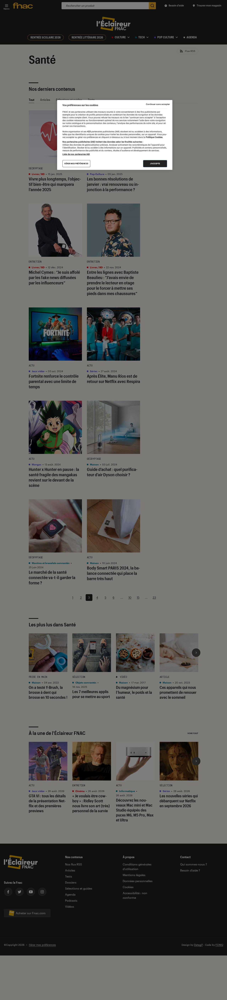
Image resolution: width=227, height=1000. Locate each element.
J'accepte (155, 164)
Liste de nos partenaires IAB (76, 154)
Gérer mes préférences (76, 164)
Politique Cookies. (154, 137)
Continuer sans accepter (158, 104)
